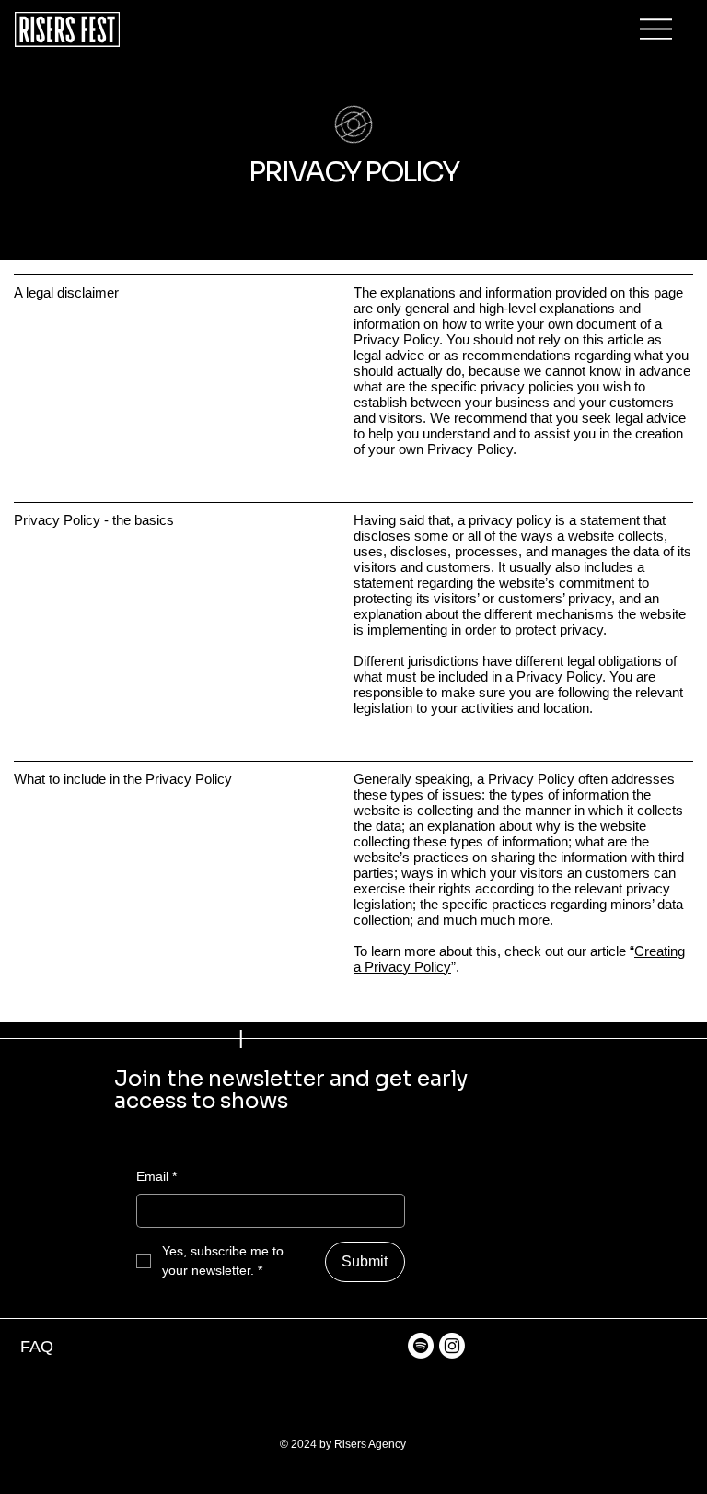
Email (156, 1176)
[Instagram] (452, 1346)
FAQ (36, 1346)
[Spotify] (421, 1346)
